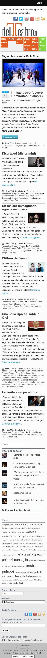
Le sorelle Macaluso (29, 379)
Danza (19, 40)
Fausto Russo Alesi (20, 198)
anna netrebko (15, 525)
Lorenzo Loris (7, 382)
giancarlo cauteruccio (19, 543)
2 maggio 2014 (24, 370)
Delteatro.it (26, 645)
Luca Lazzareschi (22, 382)
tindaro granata (20, 580)
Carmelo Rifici (6, 532)
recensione (20, 566)
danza (14, 532)
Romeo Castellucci (20, 572)
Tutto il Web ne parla (35, 43)
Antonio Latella (28, 524)
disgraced (30, 195)
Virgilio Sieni (18, 583)
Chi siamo (24, 653)
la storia (15, 379)
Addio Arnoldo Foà (22, 492)
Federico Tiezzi (13, 540)
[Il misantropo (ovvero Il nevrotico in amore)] (23, 74)
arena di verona (14, 528)
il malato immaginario (21, 250)
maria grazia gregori (21, 145)
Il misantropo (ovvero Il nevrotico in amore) (27, 94)
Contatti (33, 653)
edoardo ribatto (26, 143)
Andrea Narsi (34, 432)
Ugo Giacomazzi (10, 436)
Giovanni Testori (31, 543)
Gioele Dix (6, 250)
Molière (34, 145)
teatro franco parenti (8, 580)
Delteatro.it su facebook (16, 510)
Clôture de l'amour (21, 304)
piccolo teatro (34, 306)
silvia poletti (34, 572)
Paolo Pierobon (16, 200)
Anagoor (5, 524)
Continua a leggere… (32, 237)
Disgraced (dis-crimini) (19, 153)
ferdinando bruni (26, 540)
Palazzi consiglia (27, 43)
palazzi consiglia (38, 382)
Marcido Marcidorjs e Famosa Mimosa (33, 550)
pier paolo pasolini (25, 384)
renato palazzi (8, 308)
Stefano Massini (8, 576)
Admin (7, 100)
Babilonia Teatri (35, 528)
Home (5, 650)
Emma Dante (16, 377)
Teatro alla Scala (23, 576)
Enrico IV (27, 377)
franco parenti (33, 248)
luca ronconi (6, 550)
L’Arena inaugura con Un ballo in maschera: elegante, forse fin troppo (28, 475)
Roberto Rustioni (16, 386)
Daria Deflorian (22, 532)
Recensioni (4, 42)
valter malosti (7, 583)
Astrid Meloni (7, 195)
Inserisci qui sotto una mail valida (12, 622)
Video (11, 370)
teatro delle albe (36, 576)
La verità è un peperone (19, 392)
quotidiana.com (11, 566)
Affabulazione (37, 370)
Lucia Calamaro (15, 550)
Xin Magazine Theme (23, 648)
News (11, 38)
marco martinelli (8, 555)
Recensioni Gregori (32, 100)
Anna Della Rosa (12, 143)
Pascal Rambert (20, 306)
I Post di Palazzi (42, 43)
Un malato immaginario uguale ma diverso (19, 207)
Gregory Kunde (11, 546)
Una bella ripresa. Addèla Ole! (20, 315)
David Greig (34, 375)
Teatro (4, 102)
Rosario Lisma (38, 434)
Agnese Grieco (8, 373)
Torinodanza (29, 580)
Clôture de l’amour (16, 258)
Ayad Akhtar (19, 195)
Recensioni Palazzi (9, 301)
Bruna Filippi (7, 304)
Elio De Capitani (21, 536)
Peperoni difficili (23, 434)
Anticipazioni (25, 650)
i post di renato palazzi (25, 546)
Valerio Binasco (38, 580)
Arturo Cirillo (25, 528)
